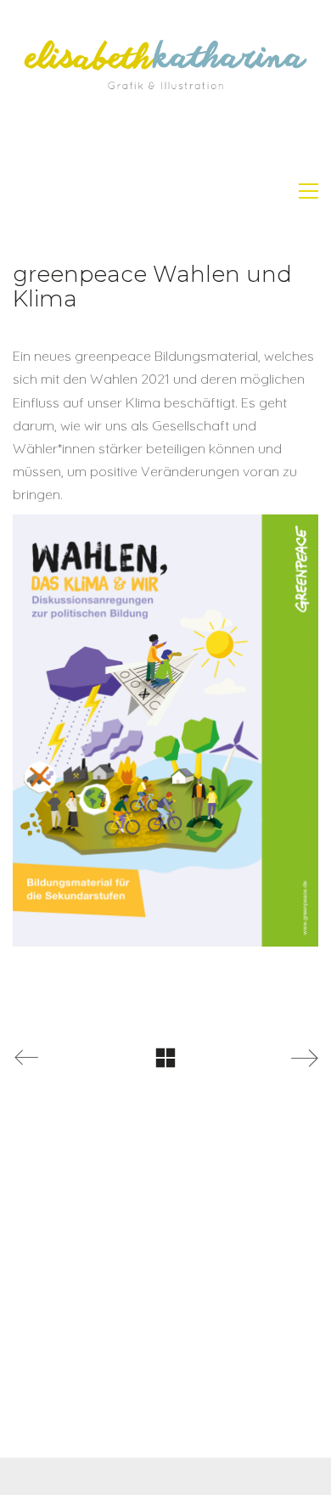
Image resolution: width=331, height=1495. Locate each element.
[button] (308, 191)
